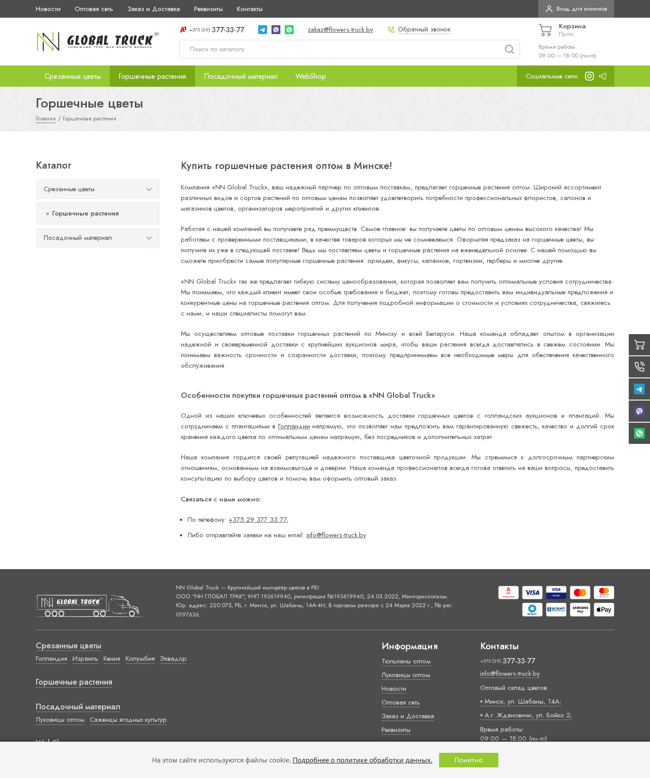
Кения (111, 658)
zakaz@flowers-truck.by (340, 30)
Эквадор (173, 658)
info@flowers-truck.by (336, 535)
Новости (48, 9)
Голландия (51, 658)
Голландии (294, 426)
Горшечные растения (152, 76)
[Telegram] (262, 29)
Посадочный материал (241, 76)
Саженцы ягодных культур (128, 719)
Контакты (250, 9)
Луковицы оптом (60, 719)
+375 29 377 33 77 (258, 519)
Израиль (85, 658)
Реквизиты (208, 9)
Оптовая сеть (94, 9)
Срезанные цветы (73, 76)
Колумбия (140, 658)
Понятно (469, 759)
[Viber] (275, 29)
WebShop (310, 76)
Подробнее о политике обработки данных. (362, 759)
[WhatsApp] (289, 29)
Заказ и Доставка (153, 9)
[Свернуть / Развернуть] (149, 189)
